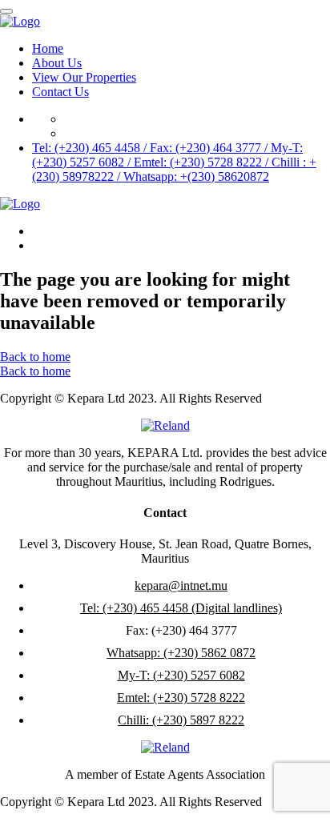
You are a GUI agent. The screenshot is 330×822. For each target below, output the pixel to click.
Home (47, 48)
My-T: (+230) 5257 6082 (181, 675)
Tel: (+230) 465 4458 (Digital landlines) (181, 608)
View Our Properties (84, 77)
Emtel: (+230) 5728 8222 (181, 697)
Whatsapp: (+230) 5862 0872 (181, 653)
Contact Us (60, 91)
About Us (57, 63)
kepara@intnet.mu (181, 585)
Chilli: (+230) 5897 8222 (181, 720)
